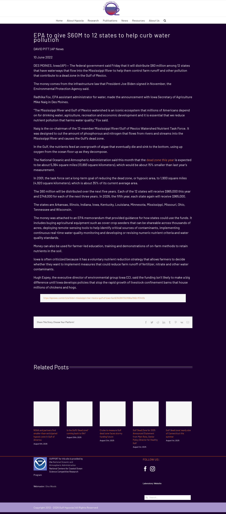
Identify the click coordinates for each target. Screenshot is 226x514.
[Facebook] (145, 468)
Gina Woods (50, 486)
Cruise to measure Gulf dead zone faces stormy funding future (111, 433)
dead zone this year (160, 160)
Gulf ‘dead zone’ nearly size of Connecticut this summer (178, 433)
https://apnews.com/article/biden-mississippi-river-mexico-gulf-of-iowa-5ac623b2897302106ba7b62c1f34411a (94, 298)
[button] (165, 20)
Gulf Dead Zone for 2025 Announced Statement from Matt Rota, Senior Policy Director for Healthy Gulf (145, 436)
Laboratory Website (152, 483)
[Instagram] (152, 468)
